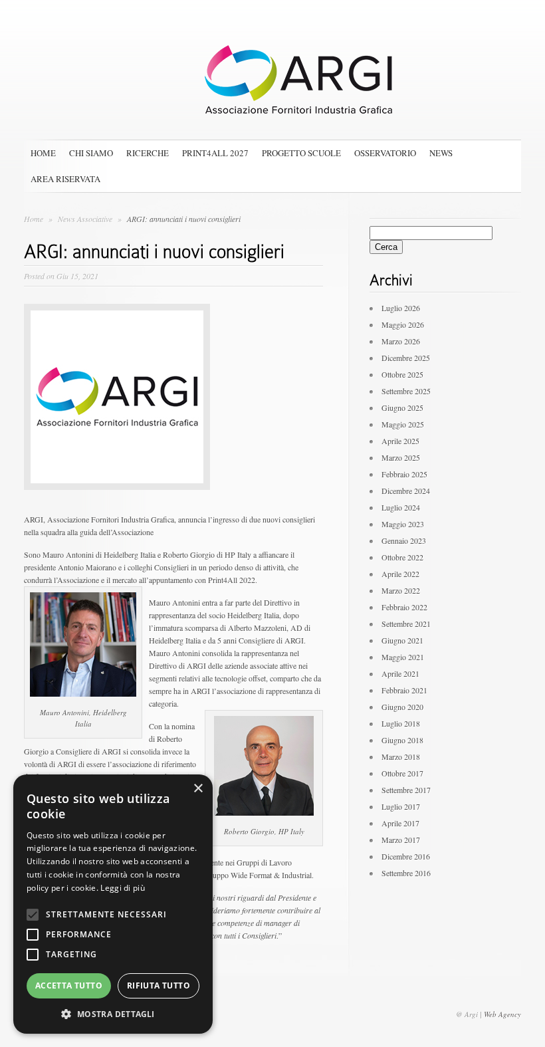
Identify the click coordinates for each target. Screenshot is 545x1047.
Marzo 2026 (401, 341)
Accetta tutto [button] (68, 985)
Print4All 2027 (215, 153)
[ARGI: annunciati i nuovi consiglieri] (117, 500)
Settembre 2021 (406, 623)
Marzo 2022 (401, 590)
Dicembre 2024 (406, 490)
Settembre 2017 (406, 789)
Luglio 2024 (401, 507)
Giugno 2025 (402, 407)
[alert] (113, 904)
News (441, 153)
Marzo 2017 (401, 839)
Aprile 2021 (400, 673)
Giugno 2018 (402, 740)
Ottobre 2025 (402, 374)
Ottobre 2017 (402, 773)
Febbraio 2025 (404, 474)
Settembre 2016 (406, 873)
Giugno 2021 (402, 640)
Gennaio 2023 (404, 540)
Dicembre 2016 (406, 856)
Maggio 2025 (403, 424)
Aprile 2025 (400, 440)
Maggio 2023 (403, 524)
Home (43, 153)
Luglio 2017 (401, 806)
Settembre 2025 (406, 391)
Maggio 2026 (403, 324)
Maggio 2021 (403, 656)
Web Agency (502, 1014)
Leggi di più (122, 887)
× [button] (198, 789)
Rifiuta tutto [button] (158, 985)
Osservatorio (385, 153)
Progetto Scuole (301, 153)
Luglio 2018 (401, 723)
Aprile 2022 (400, 573)
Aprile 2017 (400, 823)
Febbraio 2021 (404, 690)
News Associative (86, 218)
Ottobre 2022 (402, 557)
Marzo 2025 (401, 457)
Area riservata (65, 179)
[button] (113, 1013)
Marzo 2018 (401, 756)
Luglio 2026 (401, 307)
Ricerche (147, 153)
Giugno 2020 (402, 706)
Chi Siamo (91, 153)
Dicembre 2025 (406, 357)
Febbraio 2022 (404, 607)
